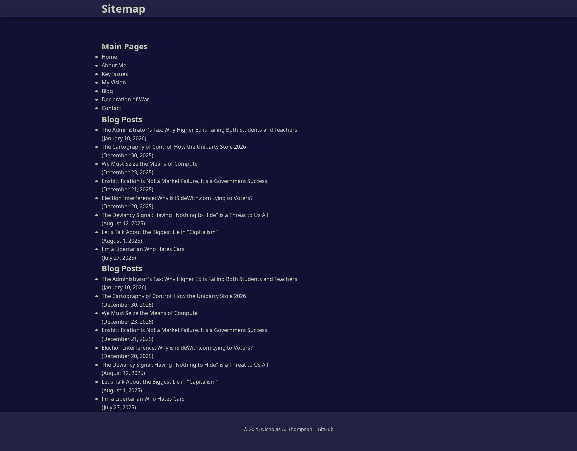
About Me (114, 65)
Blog (107, 91)
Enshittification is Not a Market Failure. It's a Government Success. (185, 181)
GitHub (326, 429)
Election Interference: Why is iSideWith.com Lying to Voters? (177, 198)
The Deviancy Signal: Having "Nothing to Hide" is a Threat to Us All (185, 215)
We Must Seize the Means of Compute (150, 163)
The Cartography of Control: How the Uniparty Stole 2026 (174, 146)
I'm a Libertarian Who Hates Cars (143, 249)
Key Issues (115, 74)
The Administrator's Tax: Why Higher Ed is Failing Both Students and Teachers (199, 129)
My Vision (114, 82)
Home (109, 56)
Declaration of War (125, 99)
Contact (111, 108)
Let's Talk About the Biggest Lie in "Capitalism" (160, 232)
